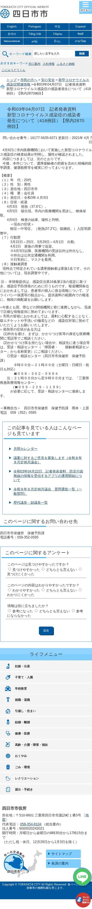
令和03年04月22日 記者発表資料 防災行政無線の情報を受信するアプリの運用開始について (48, 476)
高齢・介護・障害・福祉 (31, 744)
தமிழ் (35, 41)
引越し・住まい (25, 711)
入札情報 (49, 64)
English (11, 26)
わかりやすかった (26, 590)
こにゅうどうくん (13, 70)
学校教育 (21, 688)
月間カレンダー (25, 449)
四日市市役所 (24, 12)
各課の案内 (59, 863)
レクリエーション (27, 778)
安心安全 (48, 80)
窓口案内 (34, 64)
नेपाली (80, 34)
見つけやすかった (26, 569)
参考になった (22, 611)
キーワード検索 (17, 51)
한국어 (12, 34)
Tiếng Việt (34, 34)
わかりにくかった (20, 595)
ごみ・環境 (22, 767)
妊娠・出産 (22, 666)
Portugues (34, 26)
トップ (11, 80)
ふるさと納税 (66, 64)
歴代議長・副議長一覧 (30, 502)
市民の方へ (28, 80)
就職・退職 (22, 699)
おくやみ (21, 755)
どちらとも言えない (61, 569)
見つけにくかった (20, 574)
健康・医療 (22, 733)
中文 (57, 26)
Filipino (57, 34)
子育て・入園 (24, 677)
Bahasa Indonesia (12, 41)
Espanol (81, 26)
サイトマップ (61, 854)
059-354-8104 (31, 824)
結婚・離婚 (22, 722)
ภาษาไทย (80, 41)
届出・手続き (24, 789)
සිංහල (57, 41)
